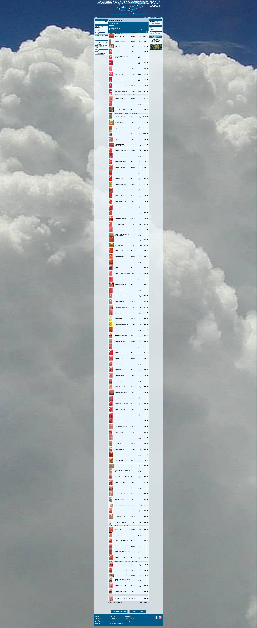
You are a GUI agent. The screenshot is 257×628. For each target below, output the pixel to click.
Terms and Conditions (99, 621)
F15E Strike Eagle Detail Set (119, 224)
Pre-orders (112, 620)
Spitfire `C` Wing (117, 46)
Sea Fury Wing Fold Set (119, 122)
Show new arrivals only (114, 27)
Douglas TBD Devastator (119, 460)
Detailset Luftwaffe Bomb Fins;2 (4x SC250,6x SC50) (122, 552)
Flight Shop (97, 28)
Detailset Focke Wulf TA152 (119, 318)
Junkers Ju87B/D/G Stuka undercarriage (122, 79)
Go (106, 21)
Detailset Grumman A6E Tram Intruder (121, 250)
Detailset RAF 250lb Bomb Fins (120, 557)
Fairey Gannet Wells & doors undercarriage (122, 598)
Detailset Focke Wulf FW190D (120, 341)
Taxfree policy (98, 623)
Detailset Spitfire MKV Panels (120, 386)
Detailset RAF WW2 (118, 173)
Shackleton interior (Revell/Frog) (120, 522)
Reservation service (129, 620)
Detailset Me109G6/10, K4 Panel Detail (121, 403)
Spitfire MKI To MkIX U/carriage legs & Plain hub (122, 68)
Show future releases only (115, 28)
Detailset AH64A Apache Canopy (120, 104)
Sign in (157, 31)
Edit (153, 23)
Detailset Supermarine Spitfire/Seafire (121, 279)
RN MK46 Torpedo (118, 529)
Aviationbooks (97, 27)
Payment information (114, 618)
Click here (159, 33)
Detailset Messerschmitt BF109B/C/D (121, 324)
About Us (97, 616)
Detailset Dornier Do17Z (119, 290)
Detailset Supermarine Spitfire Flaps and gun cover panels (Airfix (122, 235)
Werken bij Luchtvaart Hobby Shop (117, 623)
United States (149, 17)
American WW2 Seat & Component (121, 426)
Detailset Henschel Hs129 (119, 449)
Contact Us (112, 616)
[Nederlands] (152, 17)
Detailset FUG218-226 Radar (120, 347)
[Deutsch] (157, 17)
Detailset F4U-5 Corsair (119, 358)
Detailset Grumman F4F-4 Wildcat (121, 335)
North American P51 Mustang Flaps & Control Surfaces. (121, 51)
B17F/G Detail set (118, 443)
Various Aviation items (98, 30)
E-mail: (151, 27)
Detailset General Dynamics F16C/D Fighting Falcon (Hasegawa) (121, 145)
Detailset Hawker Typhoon (119, 432)
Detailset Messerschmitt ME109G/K (121, 284)
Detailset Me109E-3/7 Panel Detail (121, 398)
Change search (111, 25)
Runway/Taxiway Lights (119, 465)
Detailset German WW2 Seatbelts (120, 167)
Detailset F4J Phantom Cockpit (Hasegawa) (122, 273)
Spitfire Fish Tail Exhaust (119, 74)
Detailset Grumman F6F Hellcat (120, 218)
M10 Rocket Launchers (119, 535)
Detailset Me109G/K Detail (119, 375)
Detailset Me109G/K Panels (119, 369)
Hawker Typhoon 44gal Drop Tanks (121, 91)
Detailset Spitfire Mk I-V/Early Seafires (121, 150)
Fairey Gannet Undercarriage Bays (121, 128)
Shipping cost (98, 620)
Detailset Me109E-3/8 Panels (120, 381)
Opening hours (128, 616)
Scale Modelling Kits (98, 29)
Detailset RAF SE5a (118, 352)
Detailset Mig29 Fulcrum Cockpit (120, 184)
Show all (112, 29)
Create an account (158, 32)
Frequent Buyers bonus (129, 618)
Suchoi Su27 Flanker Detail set (120, 510)
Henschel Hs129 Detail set (119, 499)
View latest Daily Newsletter (99, 54)
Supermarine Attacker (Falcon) (120, 133)
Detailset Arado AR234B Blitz (120, 256)
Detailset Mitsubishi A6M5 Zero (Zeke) (121, 239)
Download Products (98, 33)
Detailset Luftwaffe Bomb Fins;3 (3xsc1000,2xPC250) (122, 580)
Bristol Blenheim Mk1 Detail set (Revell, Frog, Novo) (122, 471)
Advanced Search (98, 23)
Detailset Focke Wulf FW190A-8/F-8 (121, 229)
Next (147, 602)
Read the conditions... (98, 38)
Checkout (157, 23)
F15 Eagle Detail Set (118, 139)
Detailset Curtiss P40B (119, 437)
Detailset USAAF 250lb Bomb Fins (121, 564)
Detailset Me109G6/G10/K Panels (121, 392)
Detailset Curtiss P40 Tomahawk (120, 212)
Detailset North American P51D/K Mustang (122, 207)
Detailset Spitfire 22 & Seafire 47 (120, 482)
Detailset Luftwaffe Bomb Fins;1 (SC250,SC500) (122, 546)
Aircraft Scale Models (98, 26)
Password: (151, 29)
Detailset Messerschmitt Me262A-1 (121, 312)
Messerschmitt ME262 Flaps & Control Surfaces (121, 57)
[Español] (155, 17)
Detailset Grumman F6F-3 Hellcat (121, 307)
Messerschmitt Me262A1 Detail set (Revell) (122, 505)
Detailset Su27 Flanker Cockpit (120, 190)
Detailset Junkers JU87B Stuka (120, 201)
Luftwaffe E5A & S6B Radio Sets (120, 62)
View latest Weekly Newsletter (100, 53)
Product (116, 32)
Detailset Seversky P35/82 (119, 364)
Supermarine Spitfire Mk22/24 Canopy (121, 109)
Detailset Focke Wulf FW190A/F (120, 161)
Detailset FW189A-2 (118, 415)
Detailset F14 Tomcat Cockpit (120, 178)
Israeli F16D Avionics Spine (119, 36)
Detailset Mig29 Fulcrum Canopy (120, 98)
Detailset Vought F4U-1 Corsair (120, 195)
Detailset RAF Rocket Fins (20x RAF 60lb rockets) (122, 541)
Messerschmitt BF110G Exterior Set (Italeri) (122, 420)
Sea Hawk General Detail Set (120, 116)
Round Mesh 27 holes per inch (120, 41)
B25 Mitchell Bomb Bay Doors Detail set (122, 476)
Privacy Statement (128, 621)
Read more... (97, 47)
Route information (99, 618)
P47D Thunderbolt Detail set (120, 516)
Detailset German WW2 (119, 262)
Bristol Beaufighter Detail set (120, 493)
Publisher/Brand (134, 32)
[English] (154, 17)
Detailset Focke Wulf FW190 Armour (121, 295)
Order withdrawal (113, 621)
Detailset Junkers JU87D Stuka (120, 488)
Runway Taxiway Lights (119, 245)
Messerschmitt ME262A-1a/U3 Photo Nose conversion (122, 86)
